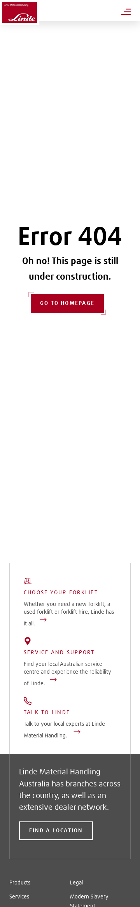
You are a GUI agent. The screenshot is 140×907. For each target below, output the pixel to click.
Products (19, 883)
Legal (76, 883)
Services (19, 897)
